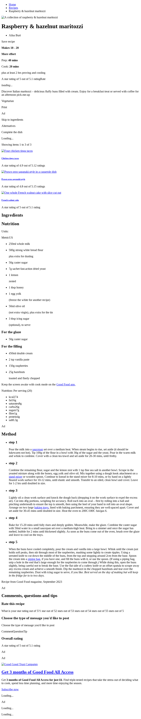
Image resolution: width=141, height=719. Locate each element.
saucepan (37, 449)
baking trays (41, 507)
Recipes (13, 7)
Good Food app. (65, 384)
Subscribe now (10, 689)
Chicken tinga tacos (10, 158)
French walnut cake (10, 200)
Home (12, 4)
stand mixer (15, 476)
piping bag (34, 559)
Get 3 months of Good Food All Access (37, 672)
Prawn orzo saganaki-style (13, 179)
